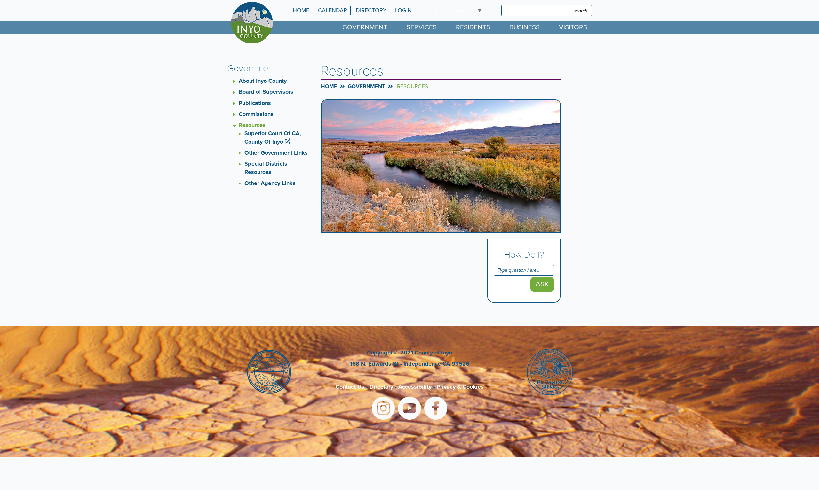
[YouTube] (409, 409)
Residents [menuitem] (473, 27)
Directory (371, 10)
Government (366, 86)
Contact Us (350, 386)
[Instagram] (383, 409)
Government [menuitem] (364, 27)
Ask (542, 284)
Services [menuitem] (422, 27)
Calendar (332, 10)
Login (403, 10)
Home (301, 10)
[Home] (253, 22)
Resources (252, 124)
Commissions (256, 114)
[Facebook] (435, 409)
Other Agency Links (270, 183)
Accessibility (415, 386)
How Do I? (524, 254)
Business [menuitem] (524, 27)
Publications (255, 102)
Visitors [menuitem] (573, 27)
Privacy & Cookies (460, 386)
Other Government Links (276, 152)
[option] (441, 166)
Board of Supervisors (266, 91)
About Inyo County (263, 80)
